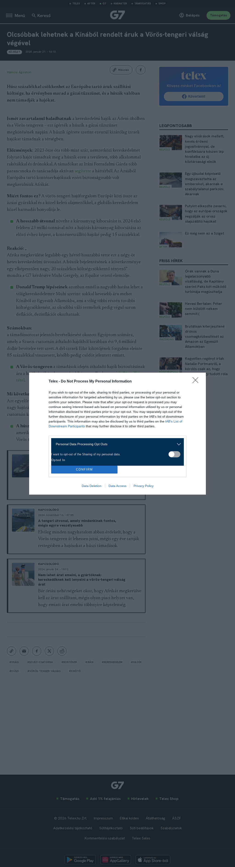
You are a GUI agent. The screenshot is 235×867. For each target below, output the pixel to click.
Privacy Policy (144, 486)
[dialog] (117, 434)
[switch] (174, 454)
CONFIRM (84, 469)
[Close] (197, 381)
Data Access (117, 486)
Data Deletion (91, 486)
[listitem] (115, 444)
